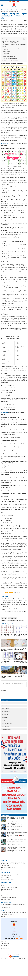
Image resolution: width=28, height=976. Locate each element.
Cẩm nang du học (5, 702)
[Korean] (16, 1)
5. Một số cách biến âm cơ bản (9, 56)
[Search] (26, 5)
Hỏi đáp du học (5, 717)
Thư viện (3, 720)
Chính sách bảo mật (5, 943)
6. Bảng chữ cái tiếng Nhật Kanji (9, 58)
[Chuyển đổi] (25, 709)
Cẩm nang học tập (6, 705)
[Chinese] (14, 1)
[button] (2, 5)
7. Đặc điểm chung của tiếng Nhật (10, 60)
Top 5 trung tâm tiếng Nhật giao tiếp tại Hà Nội (13, 598)
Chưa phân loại (5, 714)
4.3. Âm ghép (6, 53)
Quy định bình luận (5, 948)
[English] (18, 1)
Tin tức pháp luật (5, 726)
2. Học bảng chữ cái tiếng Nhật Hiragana (11, 43)
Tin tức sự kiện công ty (6, 729)
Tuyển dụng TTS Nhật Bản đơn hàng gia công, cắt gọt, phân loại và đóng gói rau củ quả (16, 819)
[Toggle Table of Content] (24, 39)
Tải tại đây (6, 225)
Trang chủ (3, 9)
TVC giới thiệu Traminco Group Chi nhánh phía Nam (14, 611)
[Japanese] (12, 1)
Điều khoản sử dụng (5, 945)
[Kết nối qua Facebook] (18, 954)
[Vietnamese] (10, 1)
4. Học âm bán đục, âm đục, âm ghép (10, 48)
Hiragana (21, 620)
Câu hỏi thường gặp (6, 711)
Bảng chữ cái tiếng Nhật (13, 620)
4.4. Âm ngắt (6, 55)
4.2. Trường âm (6, 51)
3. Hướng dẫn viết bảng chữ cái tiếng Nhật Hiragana (14, 45)
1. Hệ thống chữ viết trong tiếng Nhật (10, 41)
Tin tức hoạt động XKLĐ (7, 723)
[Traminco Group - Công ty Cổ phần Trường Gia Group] (14, 5)
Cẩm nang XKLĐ (5, 708)
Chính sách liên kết (5, 947)
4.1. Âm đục (6, 49)
